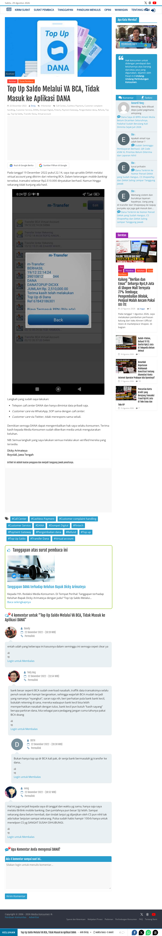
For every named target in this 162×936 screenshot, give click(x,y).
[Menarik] (9, 653)
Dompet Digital (46, 110)
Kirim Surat (22, 10)
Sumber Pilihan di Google (55, 165)
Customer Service (24, 110)
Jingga (142, 308)
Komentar (128, 97)
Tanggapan (65, 10)
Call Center (61, 105)
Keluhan (12, 81)
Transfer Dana (30, 113)
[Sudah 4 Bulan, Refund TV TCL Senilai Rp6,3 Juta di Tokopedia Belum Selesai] (126, 336)
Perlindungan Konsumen (126, 919)
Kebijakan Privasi (95, 919)
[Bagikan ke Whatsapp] (148, 932)
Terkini (148, 97)
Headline (130, 270)
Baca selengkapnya (19, 602)
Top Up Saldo (16, 113)
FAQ (141, 919)
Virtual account (44, 113)
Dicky (33, 105)
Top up (86, 532)
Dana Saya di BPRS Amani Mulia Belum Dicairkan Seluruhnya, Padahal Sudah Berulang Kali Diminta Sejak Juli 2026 (136, 122)
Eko (132, 134)
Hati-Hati (121, 269)
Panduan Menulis (89, 10)
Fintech (57, 110)
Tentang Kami (140, 10)
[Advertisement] (58, 138)
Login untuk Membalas (20, 661)
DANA (35, 110)
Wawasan (121, 10)
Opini (107, 10)
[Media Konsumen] (9, 9)
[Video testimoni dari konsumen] (136, 37)
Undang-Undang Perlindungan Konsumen (137, 79)
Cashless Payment (75, 105)
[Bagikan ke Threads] (155, 932)
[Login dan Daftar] (153, 10)
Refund (101, 110)
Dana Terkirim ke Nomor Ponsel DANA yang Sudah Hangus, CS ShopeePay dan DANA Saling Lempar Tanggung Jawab (136, 177)
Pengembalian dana (88, 110)
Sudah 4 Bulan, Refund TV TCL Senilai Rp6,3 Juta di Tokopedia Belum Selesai (146, 344)
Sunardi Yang (137, 103)
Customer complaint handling (78, 519)
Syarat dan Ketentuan (75, 919)
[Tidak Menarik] (9, 657)
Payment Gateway (70, 110)
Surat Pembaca (44, 10)
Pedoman (109, 919)
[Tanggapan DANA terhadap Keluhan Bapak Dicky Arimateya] (31, 557)
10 (139, 381)
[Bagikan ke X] (141, 932)
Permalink (30, 636)
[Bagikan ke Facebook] (134, 932)
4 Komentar (45, 105)
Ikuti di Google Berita (23, 165)
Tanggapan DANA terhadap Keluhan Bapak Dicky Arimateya (46, 587)
